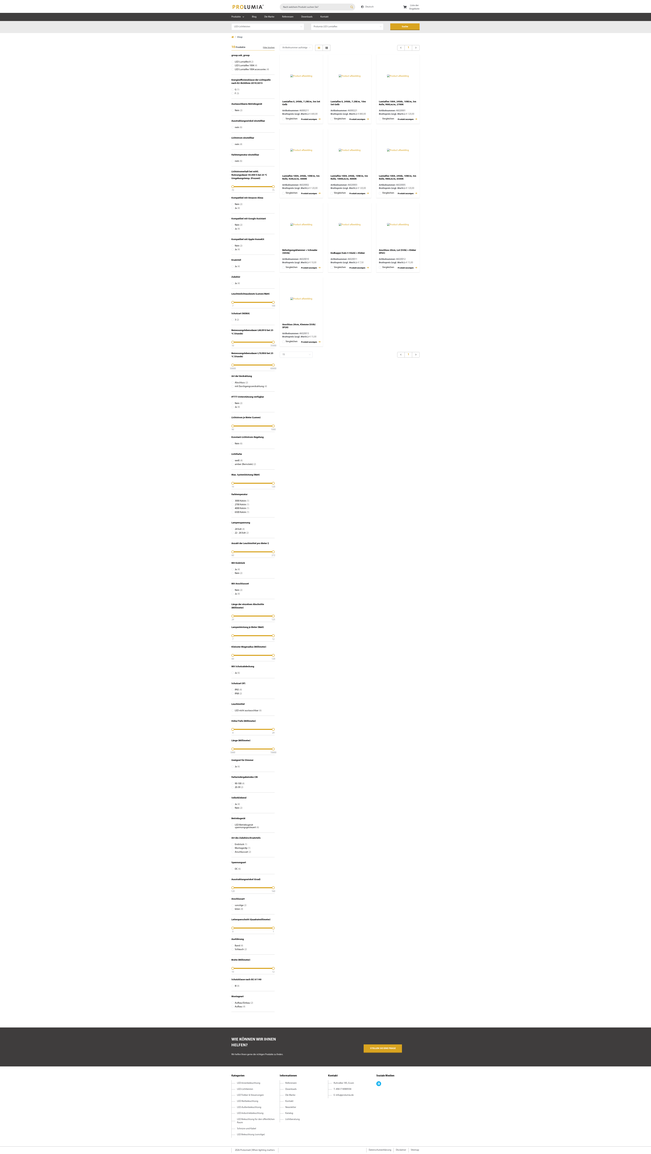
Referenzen (287, 17)
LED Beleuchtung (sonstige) (251, 1134)
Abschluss (241, 382)
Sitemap (415, 1150)
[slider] (253, 186)
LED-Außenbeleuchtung (249, 1107)
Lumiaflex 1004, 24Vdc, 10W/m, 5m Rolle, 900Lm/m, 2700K (397, 103)
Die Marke (269, 17)
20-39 (239, 787)
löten (239, 909)
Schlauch (241, 949)
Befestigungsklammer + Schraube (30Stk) (299, 251)
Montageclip (242, 848)
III (237, 986)
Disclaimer (401, 1150)
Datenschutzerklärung (380, 1150)
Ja (237, 208)
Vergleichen (292, 119)
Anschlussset (243, 852)
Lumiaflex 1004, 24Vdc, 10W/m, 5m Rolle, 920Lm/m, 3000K (301, 177)
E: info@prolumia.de (344, 1095)
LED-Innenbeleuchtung (248, 1083)
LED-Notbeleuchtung (247, 1101)
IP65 (238, 690)
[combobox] (317, 7)
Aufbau (240, 1006)
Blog (254, 17)
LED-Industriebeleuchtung (250, 1113)
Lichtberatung (292, 1119)
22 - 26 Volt (242, 533)
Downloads (307, 17)
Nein (238, 110)
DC (238, 869)
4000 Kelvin (242, 508)
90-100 (239, 783)
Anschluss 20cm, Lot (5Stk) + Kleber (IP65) (397, 251)
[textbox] (317, 7)
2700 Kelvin (242, 504)
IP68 (238, 693)
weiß (239, 460)
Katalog (289, 1113)
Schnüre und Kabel (246, 1128)
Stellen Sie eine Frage (383, 1048)
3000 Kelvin (242, 501)
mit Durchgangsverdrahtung (251, 386)
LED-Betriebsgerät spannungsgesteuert (247, 826)
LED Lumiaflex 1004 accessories (252, 69)
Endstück (241, 844)
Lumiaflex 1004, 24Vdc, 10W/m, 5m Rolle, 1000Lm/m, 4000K (349, 177)
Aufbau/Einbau (244, 1003)
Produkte (236, 17)
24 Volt (240, 529)
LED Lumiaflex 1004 (246, 65)
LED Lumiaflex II (244, 62)
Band (239, 945)
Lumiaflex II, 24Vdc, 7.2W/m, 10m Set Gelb (348, 103)
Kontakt (324, 17)
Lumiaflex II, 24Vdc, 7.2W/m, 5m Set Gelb (301, 103)
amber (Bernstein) (245, 464)
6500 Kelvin (242, 512)
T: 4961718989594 (342, 1089)
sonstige (240, 905)
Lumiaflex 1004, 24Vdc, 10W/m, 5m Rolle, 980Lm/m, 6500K (397, 177)
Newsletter (290, 1107)
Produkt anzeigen (309, 119)
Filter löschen (269, 48)
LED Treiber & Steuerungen (250, 1095)
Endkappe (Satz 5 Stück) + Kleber (348, 253)
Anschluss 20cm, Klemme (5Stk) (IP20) (298, 326)
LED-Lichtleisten (245, 1089)
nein (238, 127)
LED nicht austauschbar (248, 710)
